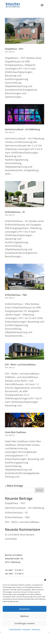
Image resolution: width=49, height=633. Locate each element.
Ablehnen (24, 616)
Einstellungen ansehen (25, 623)
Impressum (26, 629)
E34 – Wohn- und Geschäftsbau (20, 364)
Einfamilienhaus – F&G (16, 294)
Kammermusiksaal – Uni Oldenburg (22, 129)
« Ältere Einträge (14, 485)
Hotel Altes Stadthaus (15, 432)
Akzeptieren (24, 609)
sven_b (12, 51)
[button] (45, 580)
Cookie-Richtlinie (15, 629)
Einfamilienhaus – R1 (15, 212)
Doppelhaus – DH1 (14, 48)
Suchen (39, 490)
